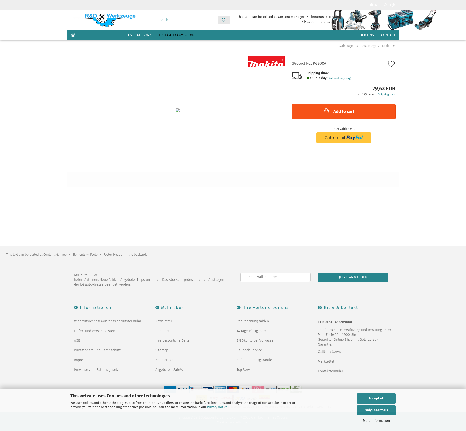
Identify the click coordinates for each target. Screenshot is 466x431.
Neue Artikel (164, 360)
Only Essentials (376, 410)
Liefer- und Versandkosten (94, 331)
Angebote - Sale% (169, 370)
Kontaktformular (330, 371)
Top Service (245, 370)
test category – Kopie (177, 35)
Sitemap (161, 350)
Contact (388, 35)
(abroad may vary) (340, 78)
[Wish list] (381, 20)
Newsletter (163, 321)
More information (376, 421)
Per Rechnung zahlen (253, 321)
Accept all (376, 398)
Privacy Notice (217, 407)
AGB (77, 341)
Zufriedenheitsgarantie (254, 360)
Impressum (82, 360)
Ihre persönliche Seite (172, 341)
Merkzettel (326, 361)
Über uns (365, 35)
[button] (393, 20)
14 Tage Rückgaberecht (254, 331)
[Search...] (224, 20)
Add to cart (343, 111)
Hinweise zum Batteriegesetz (96, 370)
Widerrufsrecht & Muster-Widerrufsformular (107, 321)
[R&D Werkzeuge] (104, 20)
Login (391, 5)
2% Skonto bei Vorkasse (255, 341)
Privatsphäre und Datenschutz (97, 350)
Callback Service (249, 350)
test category (138, 35)
